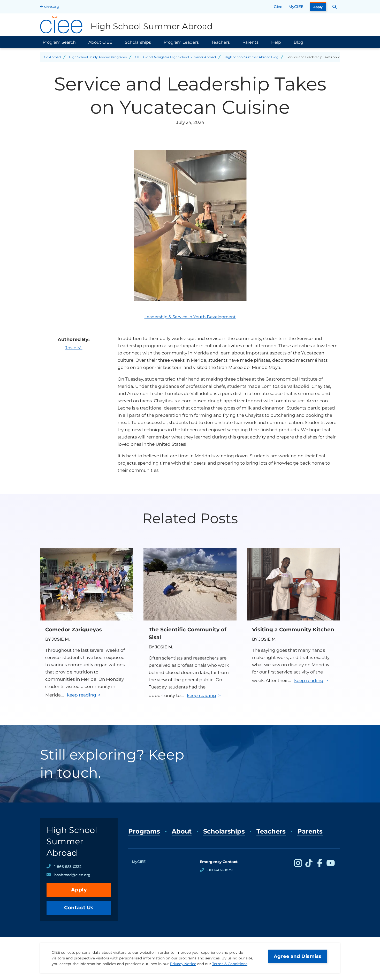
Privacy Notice (183, 963)
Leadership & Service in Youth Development (190, 316)
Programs (144, 831)
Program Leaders (181, 42)
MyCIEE (295, 6)
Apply (318, 7)
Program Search (59, 42)
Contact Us (79, 908)
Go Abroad (52, 57)
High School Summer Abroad (72, 841)
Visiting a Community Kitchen (293, 629)
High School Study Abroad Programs (98, 57)
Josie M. (73, 347)
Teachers (220, 42)
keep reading (81, 695)
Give (278, 6)
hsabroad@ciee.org (72, 875)
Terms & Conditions (229, 963)
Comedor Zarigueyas (73, 629)
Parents (250, 42)
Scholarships (138, 42)
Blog (298, 42)
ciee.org (51, 6)
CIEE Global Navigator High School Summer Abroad (175, 57)
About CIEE (100, 42)
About (182, 831)
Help (276, 42)
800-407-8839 (220, 870)
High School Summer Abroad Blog (251, 57)
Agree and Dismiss (298, 956)
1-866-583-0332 (67, 866)
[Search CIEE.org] (334, 7)
